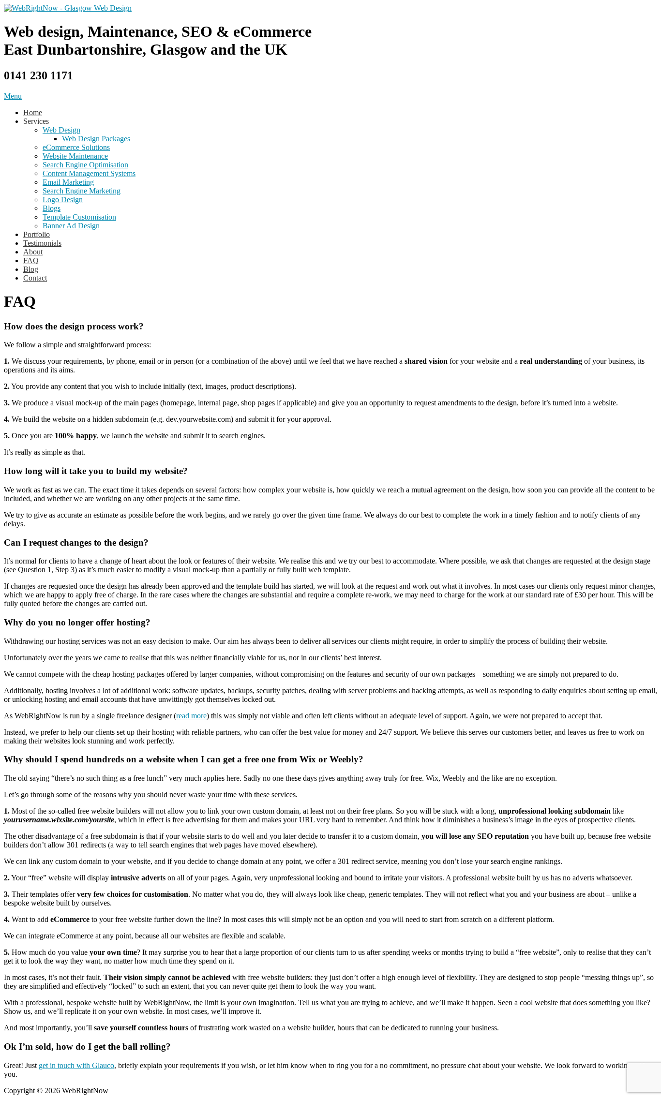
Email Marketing (68, 182)
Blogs (51, 208)
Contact (35, 278)
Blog (30, 269)
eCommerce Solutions (76, 147)
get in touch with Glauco (76, 1065)
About (33, 252)
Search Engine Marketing (81, 191)
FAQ (31, 260)
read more (191, 716)
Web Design (61, 130)
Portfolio (36, 234)
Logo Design (63, 199)
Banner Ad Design (71, 226)
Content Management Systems (89, 173)
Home (32, 112)
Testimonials (42, 243)
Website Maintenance (75, 156)
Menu (13, 96)
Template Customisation (79, 217)
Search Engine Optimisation (85, 165)
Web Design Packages (96, 138)
